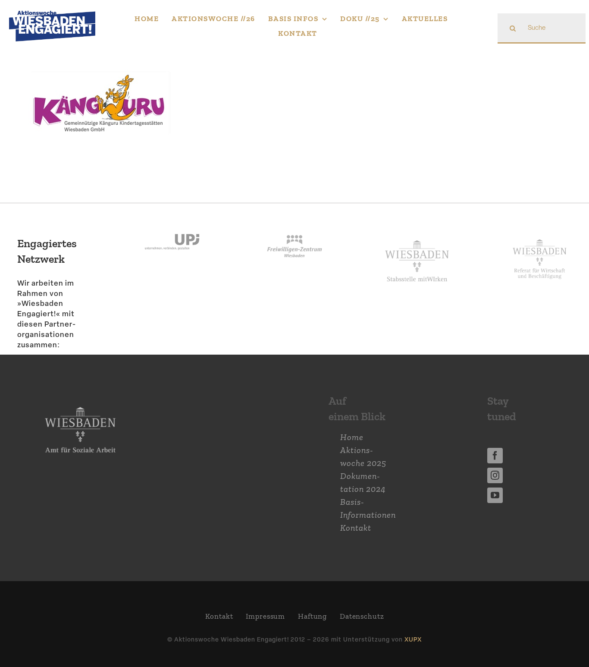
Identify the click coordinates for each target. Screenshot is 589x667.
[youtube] (495, 495)
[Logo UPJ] (172, 225)
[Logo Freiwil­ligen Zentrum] (294, 225)
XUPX (413, 639)
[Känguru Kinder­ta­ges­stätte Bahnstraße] (100, 69)
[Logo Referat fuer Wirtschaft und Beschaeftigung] (539, 237)
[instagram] (495, 475)
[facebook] (495, 455)
